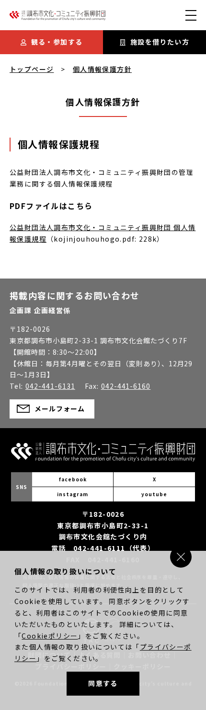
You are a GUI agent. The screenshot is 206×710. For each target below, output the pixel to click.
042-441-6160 (126, 386)
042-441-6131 (50, 386)
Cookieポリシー (50, 635)
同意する (103, 683)
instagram (72, 494)
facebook (73, 479)
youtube (154, 494)
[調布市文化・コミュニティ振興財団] (57, 18)
